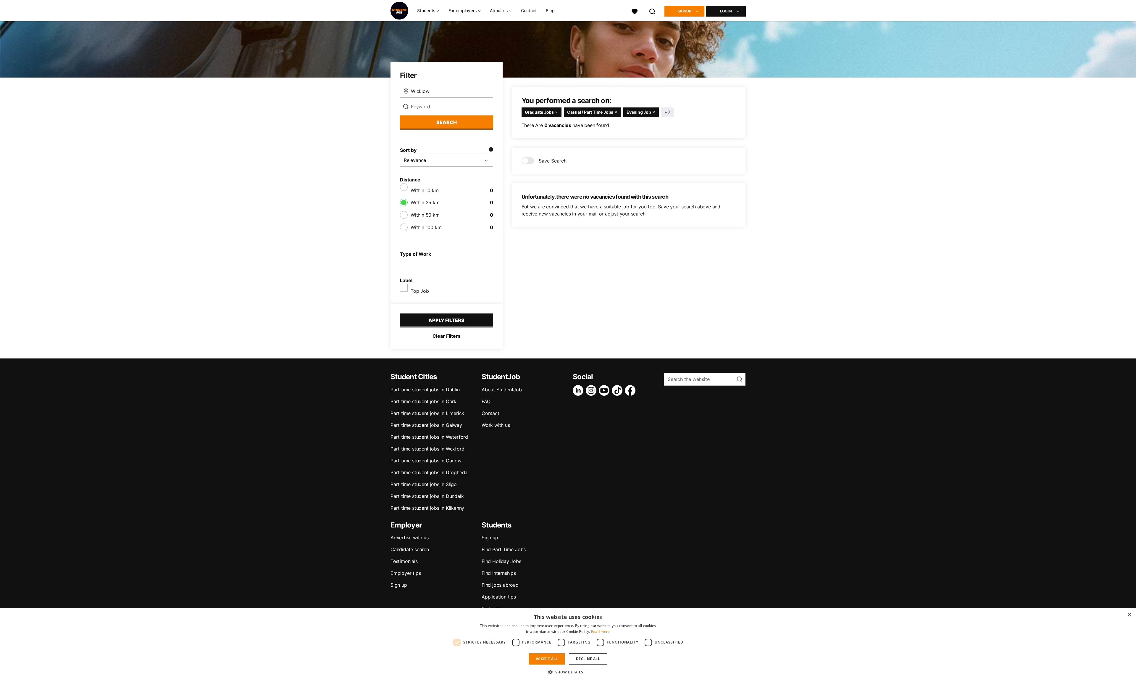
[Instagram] (592, 390)
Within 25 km (425, 202)
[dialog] (568, 645)
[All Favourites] (634, 10)
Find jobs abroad (500, 585)
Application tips (499, 597)
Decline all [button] (588, 658)
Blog (550, 10)
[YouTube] (605, 390)
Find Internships (499, 573)
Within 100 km (426, 227)
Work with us (496, 425)
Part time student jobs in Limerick (427, 413)
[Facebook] (631, 390)
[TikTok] (618, 390)
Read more (600, 631)
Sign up (398, 585)
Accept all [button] (547, 658)
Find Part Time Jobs (504, 549)
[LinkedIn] (579, 390)
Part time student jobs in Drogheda (428, 472)
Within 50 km (425, 215)
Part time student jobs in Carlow (426, 461)
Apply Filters (446, 320)
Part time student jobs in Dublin (425, 390)
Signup (684, 11)
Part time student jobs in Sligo (423, 484)
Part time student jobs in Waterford (429, 437)
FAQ (486, 401)
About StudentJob (502, 390)
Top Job (420, 291)
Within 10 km (425, 190)
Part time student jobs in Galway (426, 425)
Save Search (553, 161)
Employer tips (405, 573)
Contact (529, 10)
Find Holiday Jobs (501, 561)
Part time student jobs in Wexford (427, 449)
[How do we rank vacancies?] (490, 150)
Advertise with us (409, 538)
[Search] (652, 10)
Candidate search (409, 549)
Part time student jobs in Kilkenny (427, 508)
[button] (568, 672)
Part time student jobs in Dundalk (427, 496)
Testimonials (404, 561)
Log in (726, 11)
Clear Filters (447, 336)
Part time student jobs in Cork (423, 401)
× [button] (1129, 614)
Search (446, 122)
